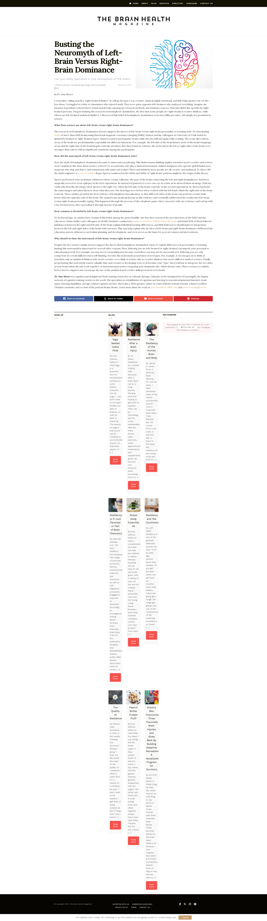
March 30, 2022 (124, 85)
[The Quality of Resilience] (115, 697)
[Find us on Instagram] (190, 904)
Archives (164, 3)
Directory (177, 3)
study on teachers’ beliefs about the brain (155, 221)
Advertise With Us (121, 904)
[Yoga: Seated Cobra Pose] (115, 329)
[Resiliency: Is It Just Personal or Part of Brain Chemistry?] (115, 505)
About (145, 3)
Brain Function (63, 85)
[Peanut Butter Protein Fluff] (133, 697)
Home (136, 3)
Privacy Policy (121, 907)
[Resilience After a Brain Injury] (133, 329)
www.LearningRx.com (194, 287)
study (57, 135)
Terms (133, 907)
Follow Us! (189, 327)
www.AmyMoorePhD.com (164, 287)
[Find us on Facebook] (180, 904)
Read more (115, 460)
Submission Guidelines (142, 904)
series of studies (86, 173)
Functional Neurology (80, 85)
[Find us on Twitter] (185, 904)
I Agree (185, 917)
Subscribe (191, 3)
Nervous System (98, 85)
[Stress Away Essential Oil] (133, 505)
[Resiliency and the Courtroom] (152, 505)
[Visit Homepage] (133, 21)
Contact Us (206, 3)
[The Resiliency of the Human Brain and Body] (152, 329)
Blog (153, 3)
